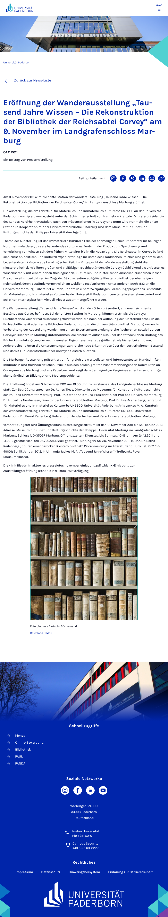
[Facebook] (77, 790)
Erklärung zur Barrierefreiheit (130, 872)
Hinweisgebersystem (84, 872)
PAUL (19, 756)
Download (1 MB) (41, 633)
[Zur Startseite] (20, 7)
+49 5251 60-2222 (86, 848)
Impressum (24, 872)
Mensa (20, 735)
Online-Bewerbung (29, 742)
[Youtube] (103, 790)
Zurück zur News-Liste (32, 80)
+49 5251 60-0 (82, 836)
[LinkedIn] (90, 790)
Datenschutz (50, 872)
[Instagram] (65, 790)
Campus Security (85, 843)
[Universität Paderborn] (84, 894)
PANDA (20, 763)
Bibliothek (23, 749)
